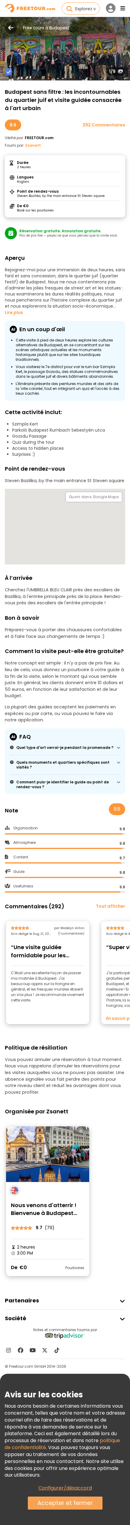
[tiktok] (56, 1350)
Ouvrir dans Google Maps (94, 496)
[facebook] (20, 1350)
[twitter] (44, 1350)
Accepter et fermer (65, 1503)
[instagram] (8, 1350)
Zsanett (33, 145)
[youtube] (32, 1350)
